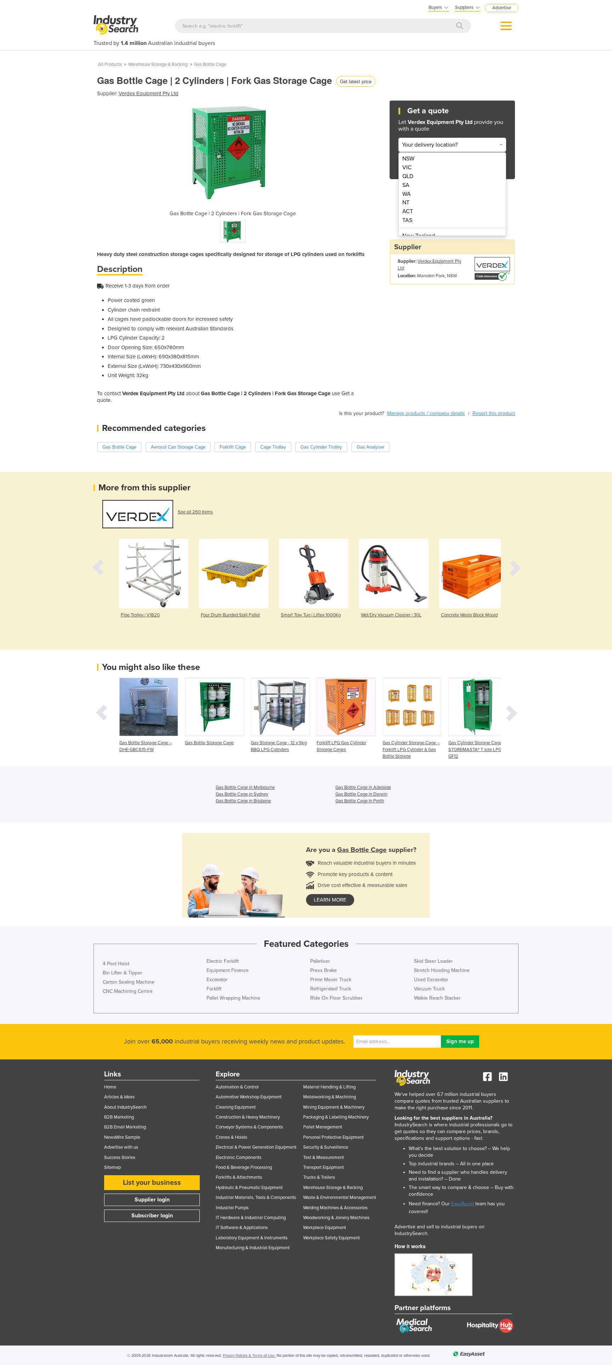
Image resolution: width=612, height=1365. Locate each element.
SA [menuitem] (405, 185)
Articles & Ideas (119, 1097)
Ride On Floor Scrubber (336, 998)
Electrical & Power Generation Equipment (256, 1147)
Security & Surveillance (325, 1147)
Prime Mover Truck (330, 980)
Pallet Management (322, 1127)
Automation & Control (237, 1087)
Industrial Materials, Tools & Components (256, 1197)
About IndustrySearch (125, 1107)
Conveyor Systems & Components (249, 1127)
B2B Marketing (119, 1117)
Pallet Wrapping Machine (233, 998)
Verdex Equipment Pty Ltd (148, 93)
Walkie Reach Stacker (437, 998)
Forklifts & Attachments (239, 1177)
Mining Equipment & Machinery (333, 1107)
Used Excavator (431, 980)
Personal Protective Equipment (333, 1137)
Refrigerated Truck (330, 989)
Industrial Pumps (232, 1208)
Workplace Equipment (324, 1227)
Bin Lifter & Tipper (122, 973)
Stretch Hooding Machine (442, 970)
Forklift (213, 989)
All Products (110, 64)
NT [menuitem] (405, 202)
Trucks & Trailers (319, 1177)
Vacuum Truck (429, 989)
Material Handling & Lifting (329, 1087)
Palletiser (320, 961)
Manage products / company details (426, 413)
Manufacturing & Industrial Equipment (253, 1248)
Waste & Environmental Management (339, 1197)
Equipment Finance (227, 970)
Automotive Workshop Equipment (249, 1097)
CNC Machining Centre (128, 991)
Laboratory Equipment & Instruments (252, 1238)
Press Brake (323, 970)
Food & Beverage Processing (244, 1167)
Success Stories (119, 1157)
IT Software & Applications (242, 1227)
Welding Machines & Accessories (335, 1208)
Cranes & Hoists (231, 1137)
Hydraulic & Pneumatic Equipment (249, 1187)
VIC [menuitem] (407, 167)
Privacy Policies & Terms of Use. (249, 1355)
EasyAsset (462, 1204)
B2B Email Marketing (125, 1127)
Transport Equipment (323, 1167)
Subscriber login (152, 1215)
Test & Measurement (323, 1157)
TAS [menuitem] (407, 220)
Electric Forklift (222, 961)
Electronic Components (238, 1157)
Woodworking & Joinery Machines (336, 1218)
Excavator (217, 980)
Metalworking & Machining (329, 1097)
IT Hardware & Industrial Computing (251, 1218)
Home (110, 1087)
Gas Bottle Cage (210, 64)
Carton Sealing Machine (128, 982)
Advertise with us (121, 1147)
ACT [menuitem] (407, 211)
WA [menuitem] (406, 194)
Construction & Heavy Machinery (248, 1117)
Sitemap (112, 1167)
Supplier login (152, 1199)
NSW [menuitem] (408, 158)
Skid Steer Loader (433, 961)
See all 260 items (195, 512)
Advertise (501, 8)
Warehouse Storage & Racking (158, 64)
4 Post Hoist (116, 964)
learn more (330, 900)
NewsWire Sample (122, 1137)
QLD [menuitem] (407, 176)
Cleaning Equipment (236, 1107)
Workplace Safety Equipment (331, 1238)
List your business (152, 1182)
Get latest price (356, 81)
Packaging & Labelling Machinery (336, 1117)
